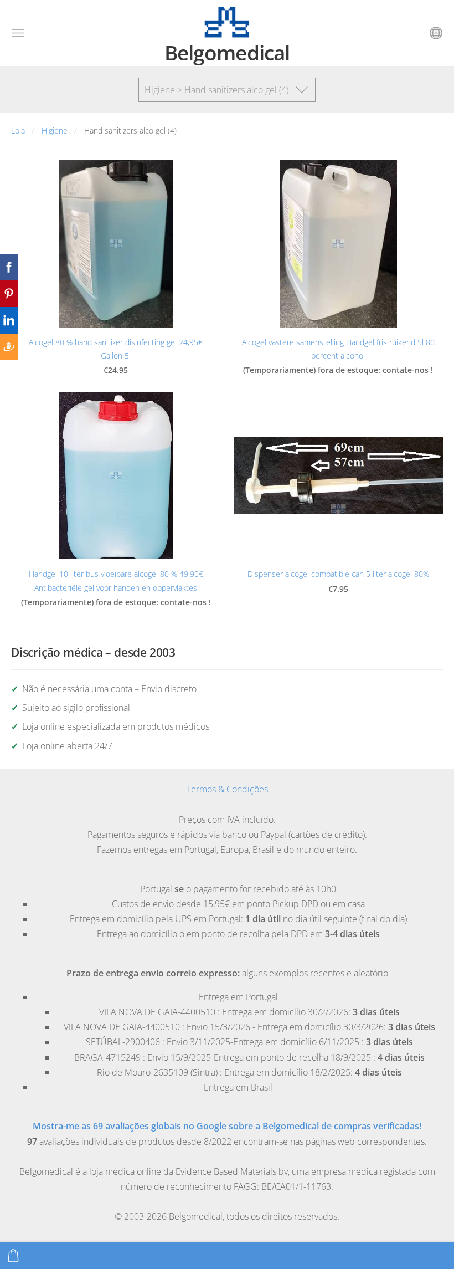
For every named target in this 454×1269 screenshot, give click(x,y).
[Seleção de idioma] (436, 33)
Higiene (55, 130)
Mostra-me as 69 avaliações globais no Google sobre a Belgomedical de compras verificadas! (227, 1126)
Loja (18, 130)
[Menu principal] (18, 33)
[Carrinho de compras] (13, 1255)
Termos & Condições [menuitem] (227, 789)
